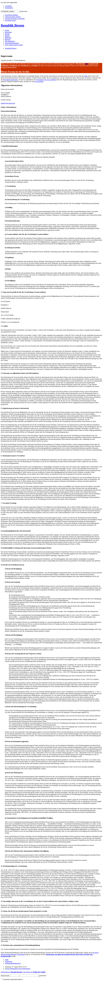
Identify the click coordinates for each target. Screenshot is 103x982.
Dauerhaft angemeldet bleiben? (13, 979)
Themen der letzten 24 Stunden (15, 18)
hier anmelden (39, 81)
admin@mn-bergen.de (8, 103)
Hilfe (86, 76)
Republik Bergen (12, 25)
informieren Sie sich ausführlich (47, 80)
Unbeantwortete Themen (13, 17)
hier (86, 64)
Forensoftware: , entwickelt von (23, 972)
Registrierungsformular (10, 80)
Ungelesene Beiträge (11, 15)
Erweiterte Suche (10, 20)
